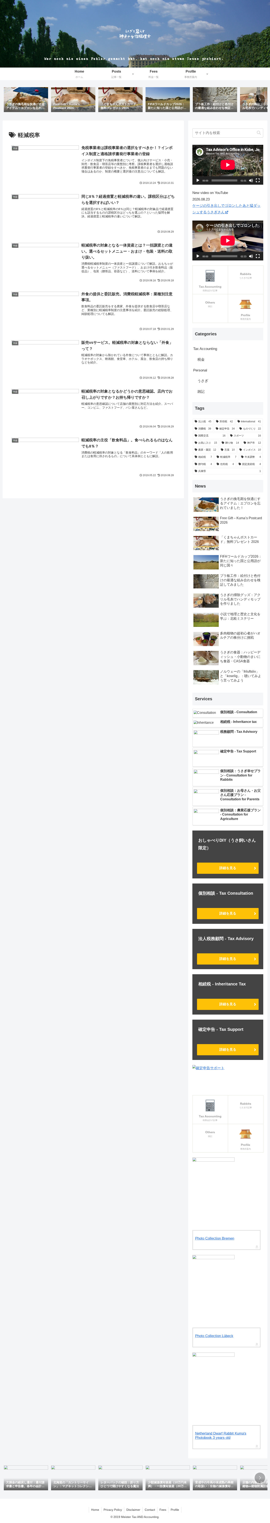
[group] (26, 100)
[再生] (198, 180)
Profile (175, 1509)
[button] (260, 99)
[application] (227, 165)
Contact (150, 1509)
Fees (162, 1509)
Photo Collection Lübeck (214, 1336)
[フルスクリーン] (258, 180)
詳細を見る (227, 868)
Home (95, 1509)
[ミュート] (251, 180)
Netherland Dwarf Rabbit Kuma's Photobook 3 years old (220, 1435)
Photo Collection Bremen (214, 1238)
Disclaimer (133, 1509)
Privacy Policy (113, 1509)
